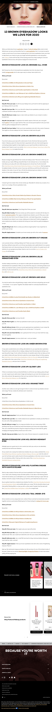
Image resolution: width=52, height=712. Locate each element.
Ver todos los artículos (10, 592)
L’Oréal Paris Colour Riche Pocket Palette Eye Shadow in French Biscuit (22, 166)
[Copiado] (26, 44)
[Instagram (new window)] (4, 677)
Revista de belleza (11, 26)
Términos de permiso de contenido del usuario (9, 694)
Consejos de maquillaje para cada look (26, 26)
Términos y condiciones (6, 692)
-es (4, 697)
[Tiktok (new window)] (17, 677)
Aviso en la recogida (23, 708)
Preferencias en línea (5, 690)
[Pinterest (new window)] (12, 677)
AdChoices (19, 704)
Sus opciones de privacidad (8, 708)
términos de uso (5, 705)
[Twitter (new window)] (9, 677)
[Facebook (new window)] (2, 677)
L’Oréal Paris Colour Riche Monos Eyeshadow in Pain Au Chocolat (21, 357)
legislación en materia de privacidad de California (23, 705)
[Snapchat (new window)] (14, 677)
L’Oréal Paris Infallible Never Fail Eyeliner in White (16, 488)
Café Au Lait (10, 272)
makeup (7, 57)
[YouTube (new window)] (7, 677)
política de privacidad (41, 704)
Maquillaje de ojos (41, 26)
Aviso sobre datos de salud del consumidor (9, 683)
